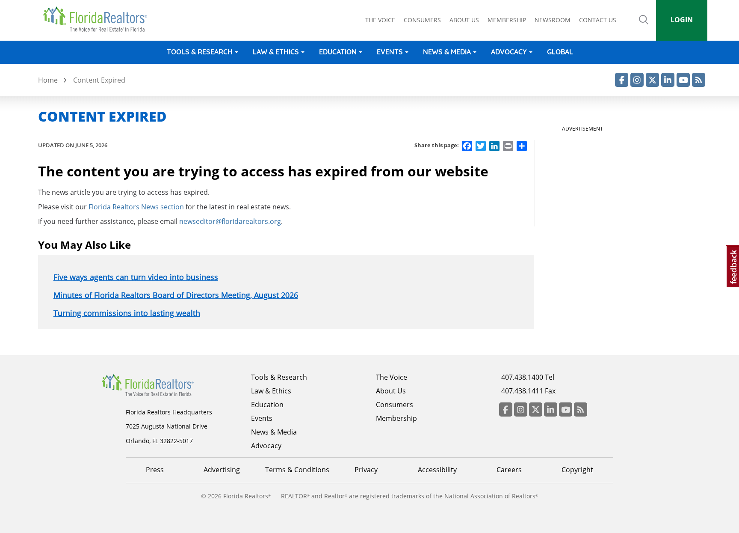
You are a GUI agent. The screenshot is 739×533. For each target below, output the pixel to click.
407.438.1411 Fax (528, 391)
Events (390, 52)
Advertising (222, 469)
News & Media (447, 52)
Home (48, 80)
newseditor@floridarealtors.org (230, 221)
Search (643, 25)
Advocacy (509, 52)
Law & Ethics (276, 52)
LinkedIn (667, 79)
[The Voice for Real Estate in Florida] (161, 384)
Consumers (422, 20)
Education (338, 52)
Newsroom (553, 20)
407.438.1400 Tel (527, 377)
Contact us (597, 20)
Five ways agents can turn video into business (135, 277)
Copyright (577, 469)
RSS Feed (698, 79)
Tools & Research (200, 52)
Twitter (652, 79)
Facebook (621, 79)
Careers (509, 469)
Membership (507, 20)
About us (464, 20)
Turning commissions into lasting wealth (126, 313)
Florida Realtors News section (136, 206)
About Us (391, 391)
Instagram (637, 79)
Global (560, 52)
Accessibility (437, 469)
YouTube (683, 79)
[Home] (98, 19)
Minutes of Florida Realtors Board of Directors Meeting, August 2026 (175, 295)
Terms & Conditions (297, 469)
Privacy (366, 469)
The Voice (380, 20)
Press (155, 469)
